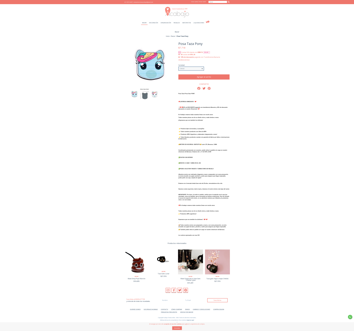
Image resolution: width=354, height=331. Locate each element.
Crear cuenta (194, 1)
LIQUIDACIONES (199, 23)
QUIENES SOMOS (135, 309)
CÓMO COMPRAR (176, 309)
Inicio (168, 36)
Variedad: (181, 65)
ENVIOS (187, 309)
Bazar (173, 36)
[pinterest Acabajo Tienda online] (185, 290)
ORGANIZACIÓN (166, 23)
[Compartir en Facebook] (198, 88)
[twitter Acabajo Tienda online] (179, 290)
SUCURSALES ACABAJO (151, 309)
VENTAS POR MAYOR (186, 312)
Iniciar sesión (202, 1)
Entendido (177, 328)
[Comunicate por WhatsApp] (350, 317)
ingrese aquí (190, 320)
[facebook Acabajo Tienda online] (174, 290)
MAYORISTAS (186, 23)
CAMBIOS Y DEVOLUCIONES (201, 309)
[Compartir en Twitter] (204, 88)
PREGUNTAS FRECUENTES (169, 312)
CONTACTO (164, 309)
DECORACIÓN (153, 23)
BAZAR (144, 23)
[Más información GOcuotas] (206, 52)
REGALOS (177, 23)
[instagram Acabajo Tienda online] (168, 290)
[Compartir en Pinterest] (209, 88)
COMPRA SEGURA (218, 309)
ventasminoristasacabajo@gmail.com (143, 2)
